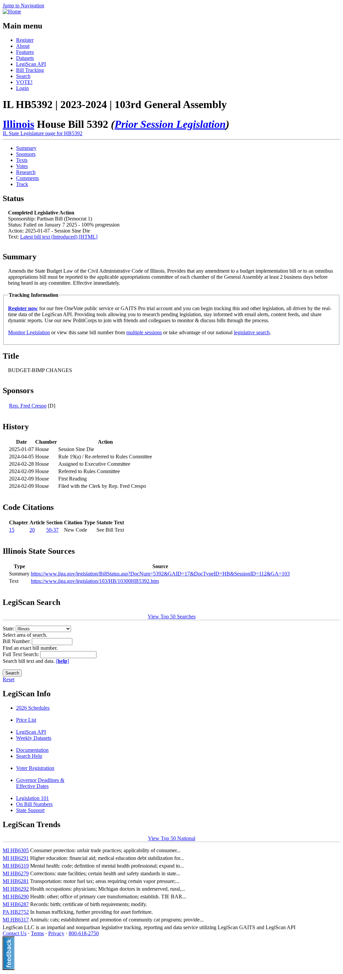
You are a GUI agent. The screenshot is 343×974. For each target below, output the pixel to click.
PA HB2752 (16, 912)
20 (32, 530)
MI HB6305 (16, 850)
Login (22, 88)
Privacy (56, 933)
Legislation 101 (32, 798)
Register (24, 40)
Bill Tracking (30, 70)
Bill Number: (17, 641)
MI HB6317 (16, 919)
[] (62, 661)
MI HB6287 (16, 904)
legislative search (252, 332)
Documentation (32, 750)
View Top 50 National (171, 838)
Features (25, 52)
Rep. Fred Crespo (28, 406)
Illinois (18, 124)
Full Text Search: (21, 654)
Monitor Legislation (29, 332)
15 (11, 530)
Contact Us (14, 933)
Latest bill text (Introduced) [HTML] (58, 237)
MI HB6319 (16, 866)
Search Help (29, 756)
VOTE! (24, 82)
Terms (37, 933)
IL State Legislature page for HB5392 (42, 133)
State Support (30, 810)
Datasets (25, 58)
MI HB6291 (16, 858)
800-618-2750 (84, 933)
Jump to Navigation (23, 5)
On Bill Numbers (34, 804)
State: (9, 628)
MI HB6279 (16, 873)
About (22, 46)
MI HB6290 (16, 896)
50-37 (52, 530)
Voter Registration (35, 768)
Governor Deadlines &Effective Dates (40, 783)
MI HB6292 (16, 889)
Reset (8, 679)
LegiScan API (31, 64)
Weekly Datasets (33, 738)
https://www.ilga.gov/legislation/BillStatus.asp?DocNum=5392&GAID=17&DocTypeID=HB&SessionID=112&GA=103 (160, 574)
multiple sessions (144, 332)
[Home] (12, 11)
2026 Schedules (33, 708)
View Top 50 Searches (172, 616)
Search (23, 76)
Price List (26, 720)
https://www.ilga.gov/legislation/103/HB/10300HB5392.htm (95, 581)
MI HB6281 (16, 881)
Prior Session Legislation (170, 124)
